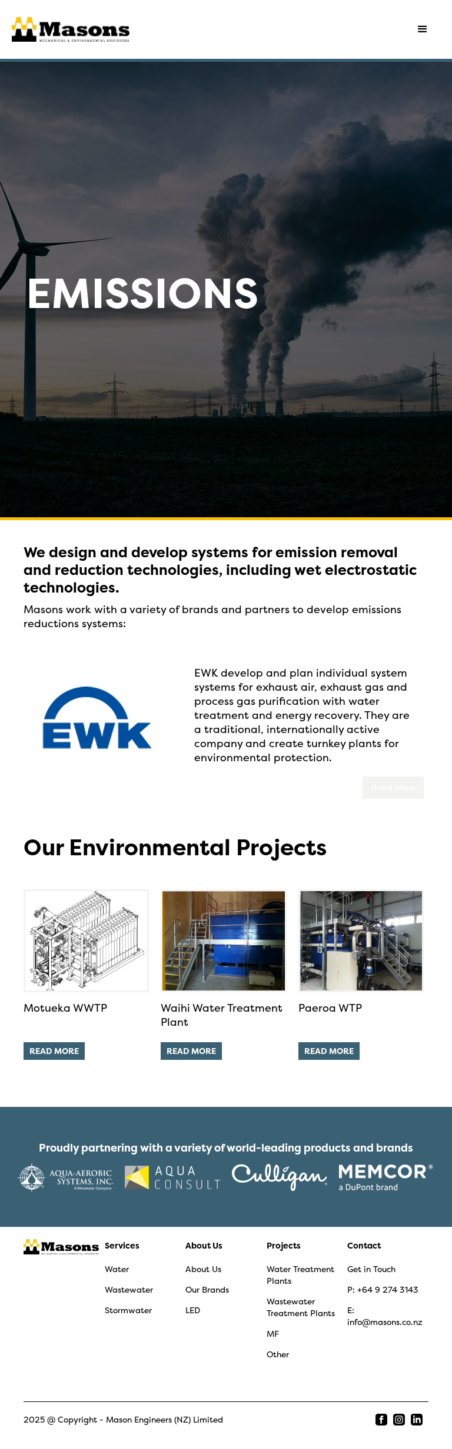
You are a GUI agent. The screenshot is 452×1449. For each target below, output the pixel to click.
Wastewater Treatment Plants (301, 1307)
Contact (364, 1245)
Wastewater (129, 1289)
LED (192, 1310)
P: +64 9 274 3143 (382, 1289)
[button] (422, 29)
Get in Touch (371, 1268)
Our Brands (207, 1289)
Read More (393, 787)
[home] (70, 29)
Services (122, 1245)
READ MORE (54, 1050)
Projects (284, 1245)
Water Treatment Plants (300, 1274)
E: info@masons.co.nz (385, 1315)
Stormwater (128, 1310)
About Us (203, 1245)
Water (117, 1268)
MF (273, 1333)
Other (278, 1354)
